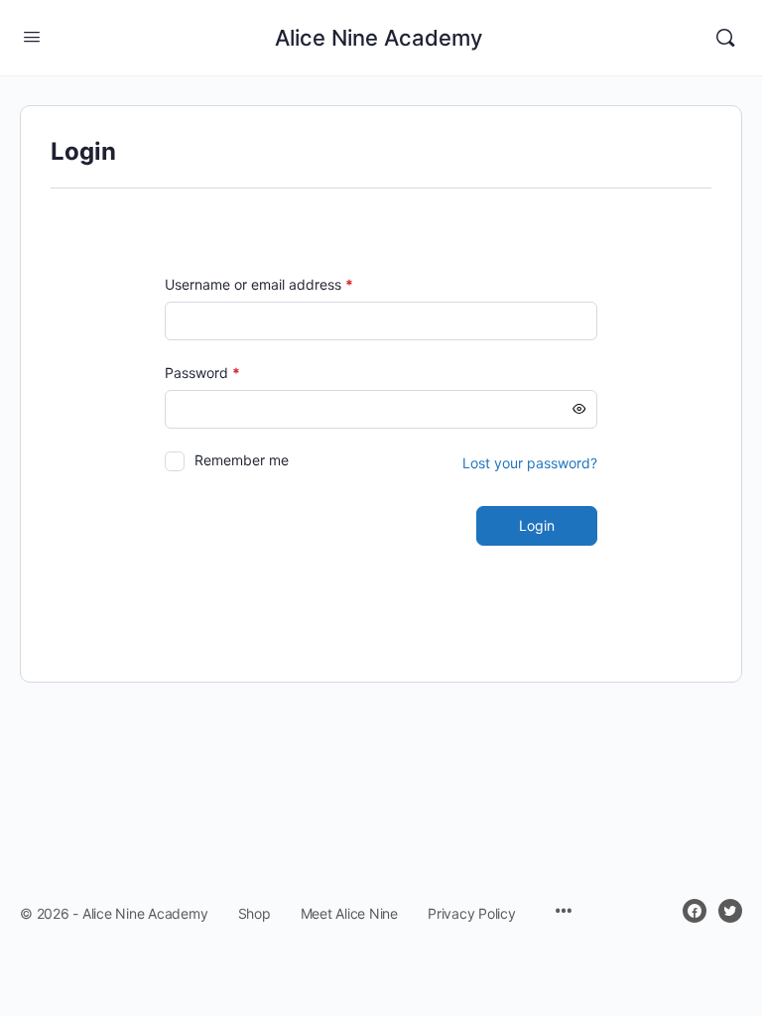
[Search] (725, 37)
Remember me (241, 459)
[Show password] (579, 409)
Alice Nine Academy (378, 38)
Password (231, 372)
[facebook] (694, 911)
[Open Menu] (32, 36)
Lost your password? (529, 462)
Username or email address (288, 284)
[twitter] (730, 911)
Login (537, 525)
